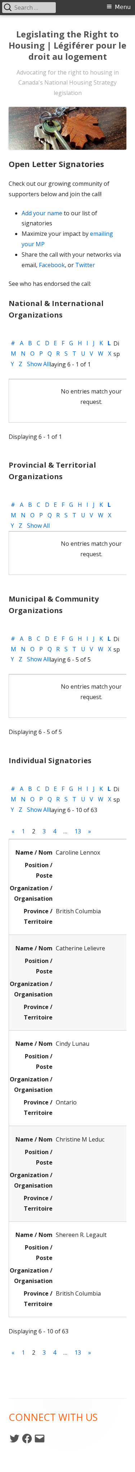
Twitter (85, 265)
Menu (123, 7)
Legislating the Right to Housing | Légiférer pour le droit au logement (67, 45)
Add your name (42, 213)
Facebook (52, 265)
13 (78, 831)
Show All (38, 364)
